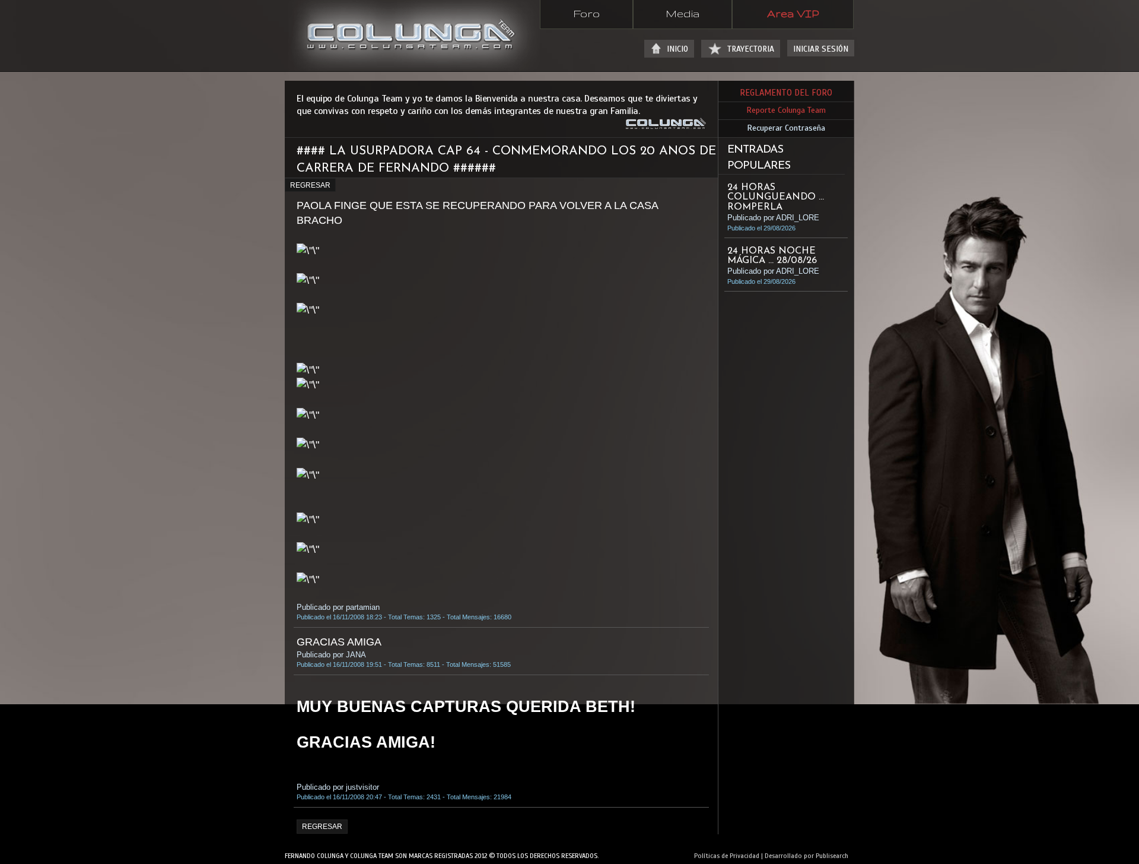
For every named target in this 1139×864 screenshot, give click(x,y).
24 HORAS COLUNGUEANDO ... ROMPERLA (775, 197)
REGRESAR (310, 185)
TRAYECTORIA (750, 49)
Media (682, 13)
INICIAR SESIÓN (820, 49)
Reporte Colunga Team (786, 110)
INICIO (677, 49)
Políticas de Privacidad (726, 856)
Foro (586, 13)
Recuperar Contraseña (786, 128)
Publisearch (832, 856)
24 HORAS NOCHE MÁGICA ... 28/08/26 (772, 255)
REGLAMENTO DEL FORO (786, 92)
